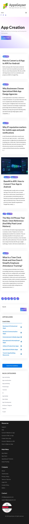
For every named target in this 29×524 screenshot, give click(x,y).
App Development (6, 402)
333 (15, 298)
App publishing (6, 383)
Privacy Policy (5, 476)
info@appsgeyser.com (8, 497)
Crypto (4, 411)
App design (5, 399)
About (3, 471)
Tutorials (6, 56)
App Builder (14, 177)
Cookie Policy (5, 485)
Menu (2, 12)
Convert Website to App (8, 432)
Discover (6, 37)
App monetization (6, 380)
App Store (4, 456)
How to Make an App (7, 444)
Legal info (4, 482)
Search (4, 306)
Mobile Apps (5, 386)
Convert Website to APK (8, 441)
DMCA (3, 488)
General (5, 84)
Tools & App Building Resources (9, 354)
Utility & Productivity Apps (11, 346)
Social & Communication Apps (10, 332)
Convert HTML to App (8, 435)
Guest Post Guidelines (12, 365)
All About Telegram (7, 405)
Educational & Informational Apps (11, 341)
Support (4, 427)
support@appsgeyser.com (9, 500)
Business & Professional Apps (10, 327)
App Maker (5, 453)
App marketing (6, 377)
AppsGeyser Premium (7, 459)
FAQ (3, 430)
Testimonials (5, 473)
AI (4, 213)
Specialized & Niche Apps (10, 349)
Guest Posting (5, 461)
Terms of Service (6, 479)
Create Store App (6, 438)
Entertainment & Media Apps (11, 337)
